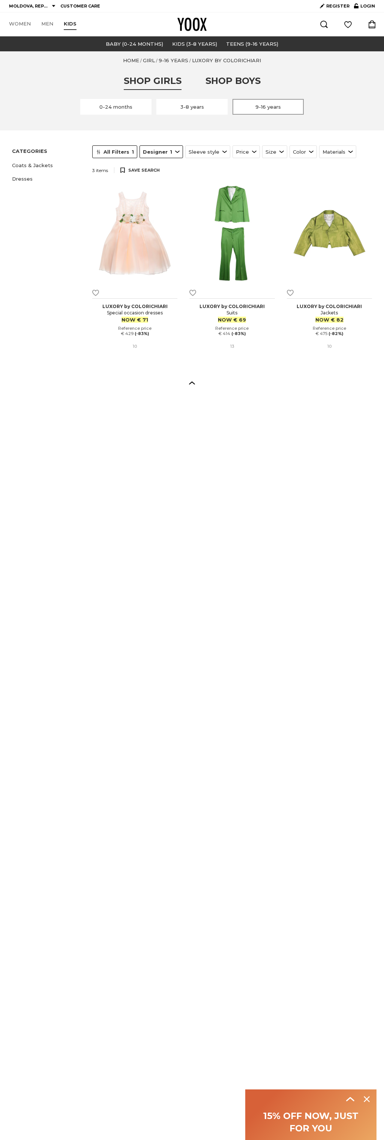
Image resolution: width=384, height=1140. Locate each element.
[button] (47, 165)
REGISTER (338, 6)
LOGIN (364, 7)
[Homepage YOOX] (192, 24)
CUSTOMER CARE (80, 6)
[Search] (324, 24)
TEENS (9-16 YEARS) (252, 44)
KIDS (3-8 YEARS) (194, 44)
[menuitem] (20, 24)
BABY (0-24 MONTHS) (134, 44)
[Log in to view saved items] (348, 24)
